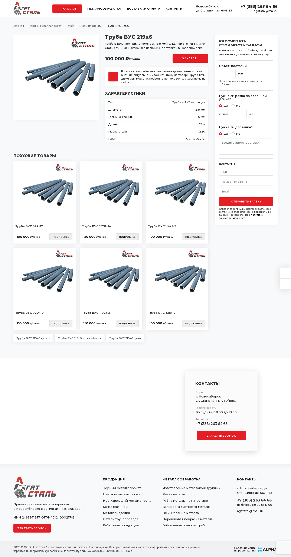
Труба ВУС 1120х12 (96, 312)
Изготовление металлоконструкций (191, 488)
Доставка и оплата (143, 8)
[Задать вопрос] (285, 273)
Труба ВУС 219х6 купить (33, 338)
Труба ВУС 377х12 (29, 226)
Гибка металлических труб (184, 525)
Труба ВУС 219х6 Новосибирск (80, 338)
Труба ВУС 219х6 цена (125, 338)
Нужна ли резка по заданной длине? (243, 97)
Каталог (69, 8)
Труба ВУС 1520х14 (96, 226)
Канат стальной (115, 507)
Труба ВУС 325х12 (162, 312)
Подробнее (61, 236)
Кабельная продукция (121, 525)
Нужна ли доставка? (236, 127)
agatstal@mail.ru (266, 11)
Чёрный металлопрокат (122, 488)
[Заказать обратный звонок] (285, 284)
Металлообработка (104, 8)
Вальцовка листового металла (186, 507)
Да (225, 105)
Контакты (174, 8)
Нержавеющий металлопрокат (128, 501)
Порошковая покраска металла (188, 519)
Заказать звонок (221, 435)
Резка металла (174, 494)
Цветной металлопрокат (122, 494)
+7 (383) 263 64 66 (259, 6)
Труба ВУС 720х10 (30, 312)
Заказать (190, 58)
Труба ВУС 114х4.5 (162, 226)
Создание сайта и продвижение (245, 549)
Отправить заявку (246, 201)
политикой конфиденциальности (241, 216)
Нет (239, 105)
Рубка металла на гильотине (185, 501)
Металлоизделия (116, 513)
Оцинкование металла (181, 513)
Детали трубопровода (120, 519)
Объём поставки (233, 66)
